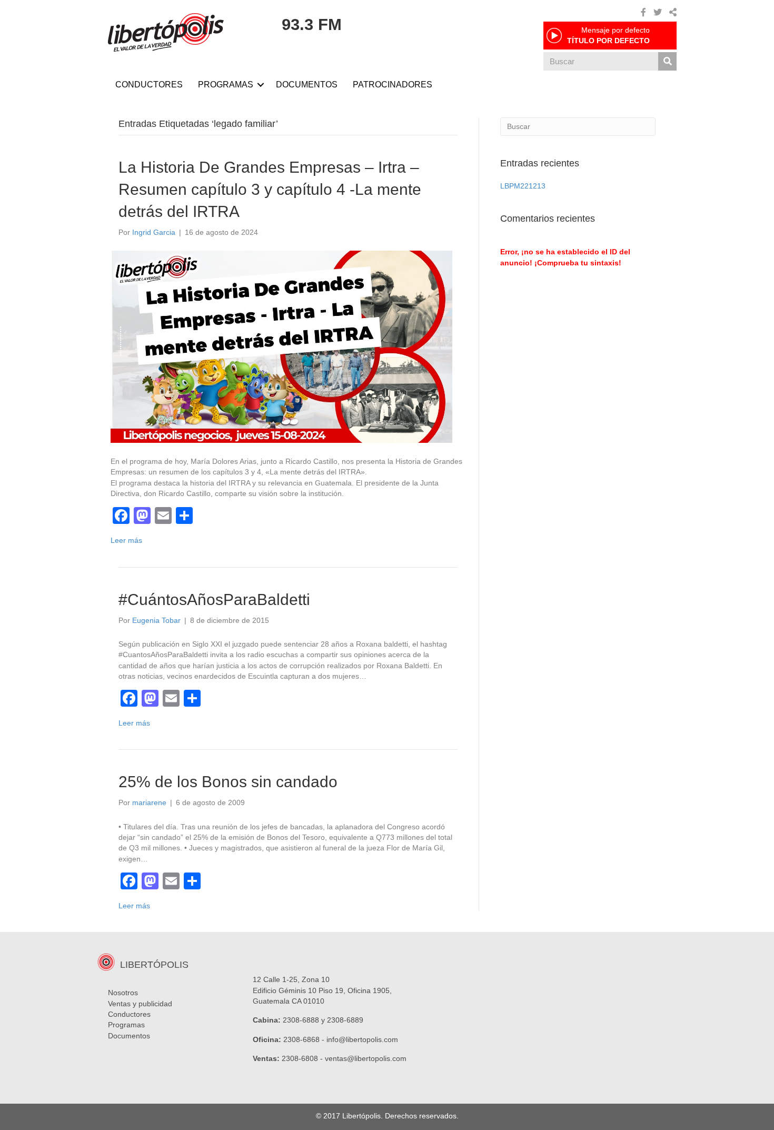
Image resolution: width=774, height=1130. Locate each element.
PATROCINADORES (392, 84)
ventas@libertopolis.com (365, 1058)
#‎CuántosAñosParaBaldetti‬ (214, 599)
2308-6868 (301, 1039)
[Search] (667, 61)
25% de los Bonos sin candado (228, 781)
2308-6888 (301, 1020)
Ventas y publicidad (140, 1003)
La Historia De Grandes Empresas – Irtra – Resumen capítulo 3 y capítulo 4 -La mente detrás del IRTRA (269, 189)
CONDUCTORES (149, 84)
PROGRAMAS (225, 84)
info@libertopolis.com (362, 1039)
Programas (126, 1024)
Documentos (129, 1036)
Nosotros (123, 992)
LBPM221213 (522, 186)
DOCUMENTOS (307, 84)
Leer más (126, 540)
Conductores (129, 1014)
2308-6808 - (303, 1058)
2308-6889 (345, 1020)
